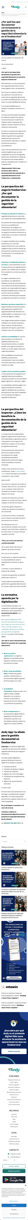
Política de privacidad (15, 1217)
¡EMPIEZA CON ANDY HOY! (12, 823)
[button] (25, 1185)
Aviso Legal (23, 1217)
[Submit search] (25, 841)
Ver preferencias (14, 1214)
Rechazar (14, 1209)
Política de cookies (6, 1217)
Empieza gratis (14, 1171)
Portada (2, 14)
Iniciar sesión (14, 1166)
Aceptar (14, 1205)
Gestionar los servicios (13, 1201)
